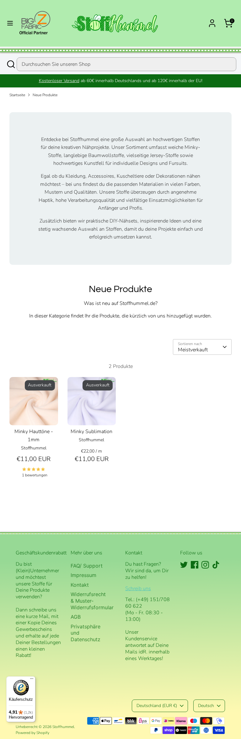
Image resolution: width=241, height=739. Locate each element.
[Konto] (212, 20)
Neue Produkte (45, 94)
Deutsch (206, 706)
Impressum (83, 575)
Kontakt (80, 585)
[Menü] (31, 680)
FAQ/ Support (87, 566)
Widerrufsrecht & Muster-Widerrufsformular (92, 601)
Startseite (17, 94)
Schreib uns (138, 588)
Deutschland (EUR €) (157, 706)
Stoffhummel (63, 726)
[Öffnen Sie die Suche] (11, 64)
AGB (76, 617)
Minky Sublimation (91, 431)
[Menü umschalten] (10, 23)
